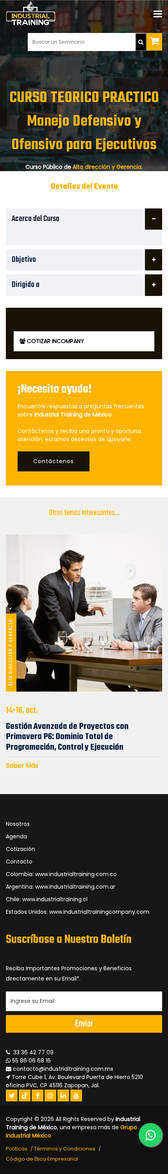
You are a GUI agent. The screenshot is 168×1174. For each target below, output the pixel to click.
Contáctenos (53, 461)
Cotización (20, 849)
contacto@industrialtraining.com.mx (63, 1069)
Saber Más (22, 765)
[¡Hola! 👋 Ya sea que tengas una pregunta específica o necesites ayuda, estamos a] (150, 1135)
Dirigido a (25, 285)
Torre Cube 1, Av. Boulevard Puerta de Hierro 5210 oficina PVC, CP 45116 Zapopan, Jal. (74, 1081)
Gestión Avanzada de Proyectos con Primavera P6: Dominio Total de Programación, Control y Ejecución (67, 737)
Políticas (16, 1148)
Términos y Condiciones (64, 1148)
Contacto (19, 861)
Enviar (84, 1024)
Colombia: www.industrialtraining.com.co (61, 874)
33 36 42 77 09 (32, 1052)
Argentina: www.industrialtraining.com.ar (60, 887)
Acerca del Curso (35, 219)
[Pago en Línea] (154, 42)
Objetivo (24, 260)
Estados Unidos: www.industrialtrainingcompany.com (77, 912)
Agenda (16, 836)
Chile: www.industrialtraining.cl (47, 899)
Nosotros (18, 824)
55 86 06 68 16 (31, 1060)
